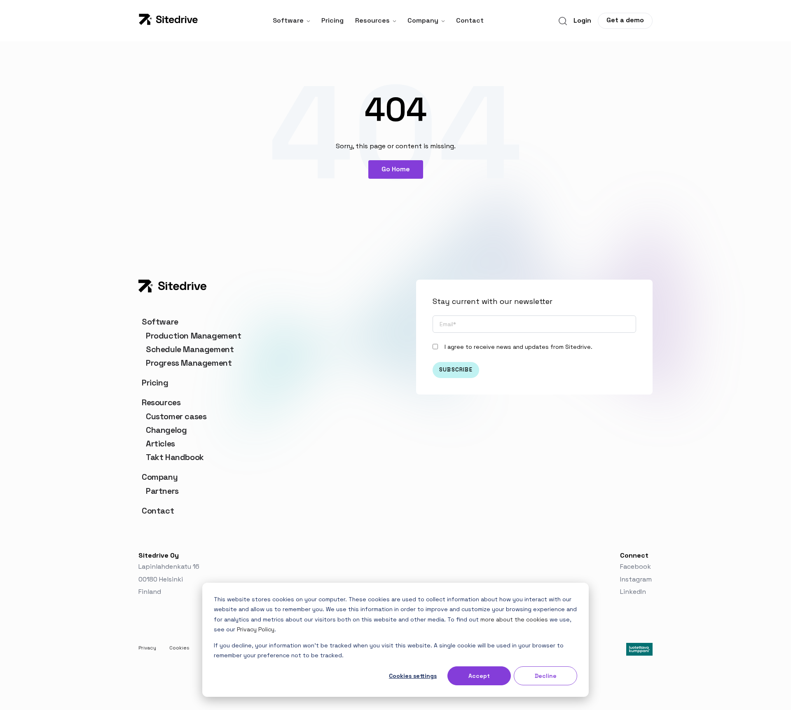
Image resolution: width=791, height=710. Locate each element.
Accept (479, 676)
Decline (546, 676)
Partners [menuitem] (162, 491)
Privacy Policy (255, 629)
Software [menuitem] (160, 321)
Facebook (636, 566)
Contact (470, 20)
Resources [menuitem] (161, 402)
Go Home (395, 169)
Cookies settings (413, 676)
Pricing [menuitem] (155, 382)
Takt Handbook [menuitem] (175, 457)
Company (422, 20)
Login (582, 20)
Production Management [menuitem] (193, 335)
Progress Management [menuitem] (189, 362)
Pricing (332, 20)
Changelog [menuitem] (166, 430)
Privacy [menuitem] (147, 648)
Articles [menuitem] (160, 443)
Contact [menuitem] (158, 510)
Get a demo (625, 20)
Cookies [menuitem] (179, 648)
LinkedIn (634, 591)
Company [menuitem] (160, 477)
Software (288, 20)
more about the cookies (514, 619)
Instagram (636, 579)
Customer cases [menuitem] (176, 416)
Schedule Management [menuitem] (190, 349)
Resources (372, 20)
